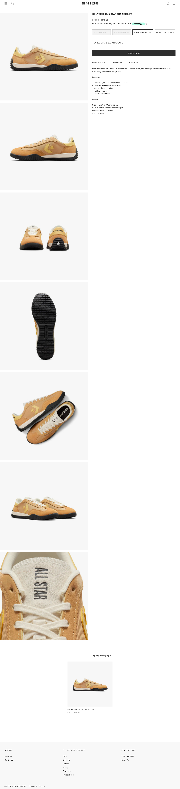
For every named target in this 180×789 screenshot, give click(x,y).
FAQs (65, 756)
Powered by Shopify (37, 786)
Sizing (65, 767)
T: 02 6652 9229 (128, 756)
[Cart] (174, 3)
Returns (66, 763)
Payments (67, 771)
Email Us (125, 760)
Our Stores (8, 760)
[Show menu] (6, 3)
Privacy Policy (68, 775)
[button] (12, 3)
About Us (8, 756)
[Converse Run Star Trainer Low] (90, 684)
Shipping (66, 760)
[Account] (167, 3)
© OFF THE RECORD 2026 (15, 786)
